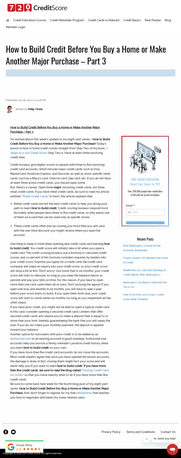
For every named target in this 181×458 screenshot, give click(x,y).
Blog (168, 20)
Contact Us (168, 432)
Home (7, 20)
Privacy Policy (111, 432)
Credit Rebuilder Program (67, 20)
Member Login (15, 27)
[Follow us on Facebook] (6, 432)
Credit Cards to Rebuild (103, 20)
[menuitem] (7, 20)
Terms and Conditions (140, 432)
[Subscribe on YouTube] (14, 432)
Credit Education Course (29, 20)
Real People (153, 20)
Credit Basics (132, 20)
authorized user (20, 338)
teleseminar (84, 393)
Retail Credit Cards (35, 196)
